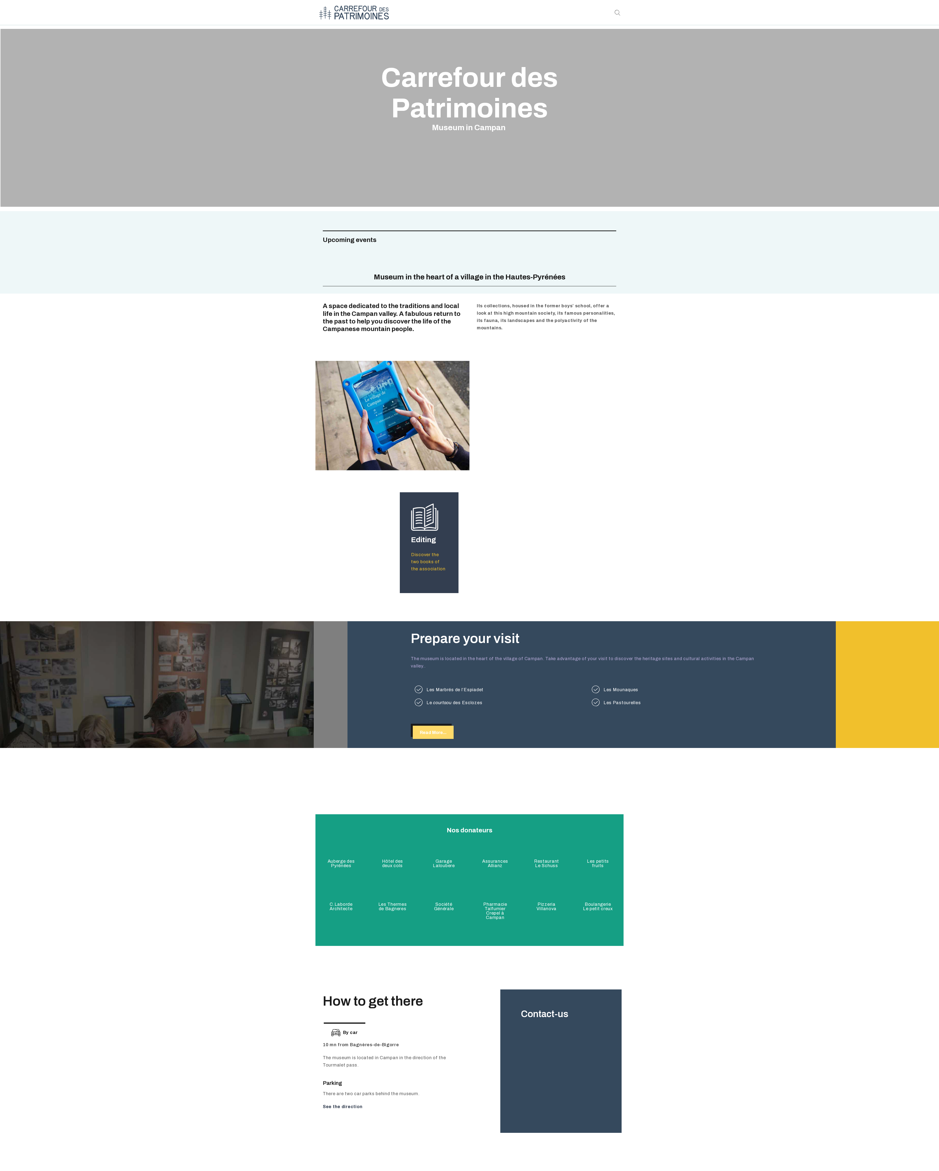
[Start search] (617, 13)
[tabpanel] (394, 1082)
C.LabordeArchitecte (341, 906)
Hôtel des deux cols (392, 863)
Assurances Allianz (495, 863)
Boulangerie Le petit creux (598, 906)
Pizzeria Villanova (547, 906)
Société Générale (444, 906)
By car (350, 1032)
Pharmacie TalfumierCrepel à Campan (495, 911)
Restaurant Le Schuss (546, 863)
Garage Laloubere (444, 863)
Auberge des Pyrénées (341, 863)
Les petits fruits (598, 863)
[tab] (344, 1031)
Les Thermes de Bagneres (392, 906)
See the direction (342, 1106)
